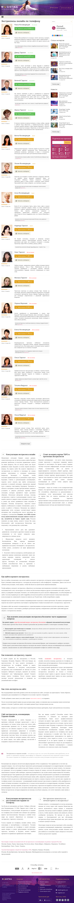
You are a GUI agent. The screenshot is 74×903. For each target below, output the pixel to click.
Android (48, 900)
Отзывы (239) (7, 177)
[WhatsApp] (60, 35)
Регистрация (55, 7)
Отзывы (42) (7, 38)
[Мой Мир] (56, 35)
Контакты (42, 887)
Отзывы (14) (7, 265)
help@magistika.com (63, 890)
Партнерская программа (24, 890)
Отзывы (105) (7, 316)
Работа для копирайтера (46, 889)
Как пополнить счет (23, 886)
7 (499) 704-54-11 (62, 886)
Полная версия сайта (45, 891)
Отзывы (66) (7, 66)
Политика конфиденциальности (45, 884)
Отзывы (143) (7, 206)
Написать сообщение (23, 32)
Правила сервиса (44, 882)
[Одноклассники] (54, 35)
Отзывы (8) (7, 291)
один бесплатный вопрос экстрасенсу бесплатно (30, 622)
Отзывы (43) (7, 94)
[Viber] (59, 35)
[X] (57, 35)
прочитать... (20, 47)
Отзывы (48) (7, 428)
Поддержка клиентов (23, 892)
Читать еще (55, 84)
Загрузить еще (25, 443)
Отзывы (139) (7, 343)
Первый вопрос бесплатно (24, 882)
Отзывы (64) (7, 399)
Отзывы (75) (7, 239)
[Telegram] (62, 35)
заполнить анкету (35, 698)
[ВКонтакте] (52, 35)
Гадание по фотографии (24, 884)
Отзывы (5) (7, 123)
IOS (42, 900)
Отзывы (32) (7, 149)
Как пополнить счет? (37, 872)
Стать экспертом (22, 888)
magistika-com (61, 892)
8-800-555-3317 (62, 882)
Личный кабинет (66, 7)
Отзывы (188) (7, 371)
